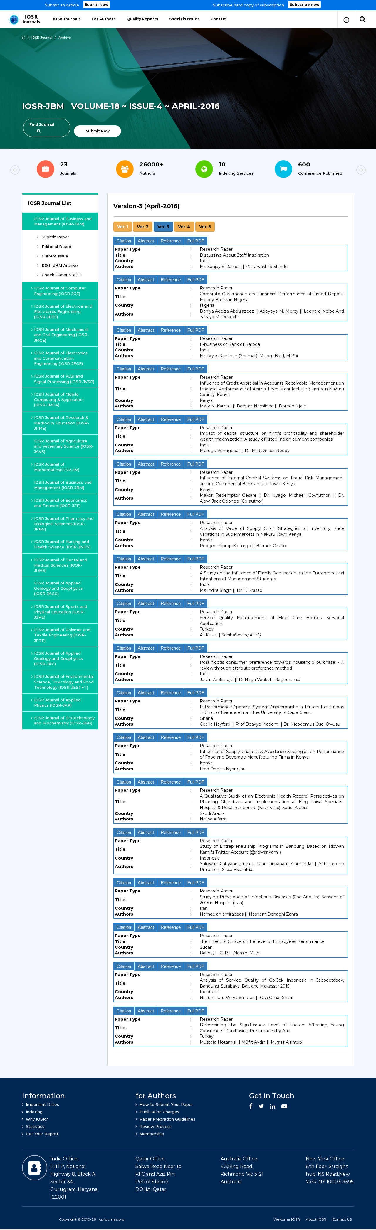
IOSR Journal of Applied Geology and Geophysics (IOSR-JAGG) (58, 588)
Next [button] (341, 171)
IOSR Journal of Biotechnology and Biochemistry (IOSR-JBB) (64, 720)
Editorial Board (56, 246)
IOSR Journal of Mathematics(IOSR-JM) (56, 467)
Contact (219, 19)
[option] (188, 5)
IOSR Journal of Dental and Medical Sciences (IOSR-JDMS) (60, 565)
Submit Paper (55, 237)
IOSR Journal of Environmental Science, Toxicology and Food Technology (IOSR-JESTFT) (64, 681)
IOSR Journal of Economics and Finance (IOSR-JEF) (60, 503)
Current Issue (55, 256)
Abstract (146, 240)
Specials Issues (184, 19)
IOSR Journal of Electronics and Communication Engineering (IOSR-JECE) (61, 358)
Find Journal (41, 124)
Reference (171, 240)
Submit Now (96, 4)
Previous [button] (35, 171)
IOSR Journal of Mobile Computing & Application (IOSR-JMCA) (59, 399)
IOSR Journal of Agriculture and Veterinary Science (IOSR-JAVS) (64, 446)
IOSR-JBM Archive (60, 265)
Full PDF (195, 240)
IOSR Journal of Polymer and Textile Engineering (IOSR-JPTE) (62, 635)
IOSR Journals (66, 19)
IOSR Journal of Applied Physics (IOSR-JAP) (57, 702)
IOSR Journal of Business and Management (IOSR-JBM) (63, 221)
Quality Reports (142, 19)
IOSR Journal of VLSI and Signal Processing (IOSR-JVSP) (64, 379)
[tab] (230, 626)
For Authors (103, 19)
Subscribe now (304, 4)
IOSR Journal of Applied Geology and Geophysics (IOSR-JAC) (58, 658)
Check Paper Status (62, 274)
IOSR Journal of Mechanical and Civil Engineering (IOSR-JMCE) (61, 334)
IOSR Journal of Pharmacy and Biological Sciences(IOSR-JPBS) (64, 523)
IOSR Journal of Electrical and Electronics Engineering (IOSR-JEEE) (63, 311)
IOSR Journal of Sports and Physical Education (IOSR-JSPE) (60, 611)
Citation (124, 240)
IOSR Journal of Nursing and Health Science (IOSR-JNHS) (62, 544)
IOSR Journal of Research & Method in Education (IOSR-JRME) (61, 422)
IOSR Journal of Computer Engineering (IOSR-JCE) (60, 291)
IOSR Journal (41, 38)
